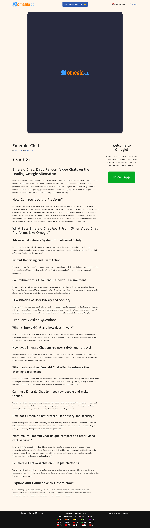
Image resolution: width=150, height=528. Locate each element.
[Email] (20, 159)
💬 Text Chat (17, 150)
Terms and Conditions (67, 516)
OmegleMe (68, 513)
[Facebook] (13, 159)
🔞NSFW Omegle (118, 4)
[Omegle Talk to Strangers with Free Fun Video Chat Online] (23, 4)
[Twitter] (17, 159)
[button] (136, 4)
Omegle (24, 513)
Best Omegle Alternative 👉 (75, 4)
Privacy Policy (80, 513)
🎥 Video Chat (28, 150)
